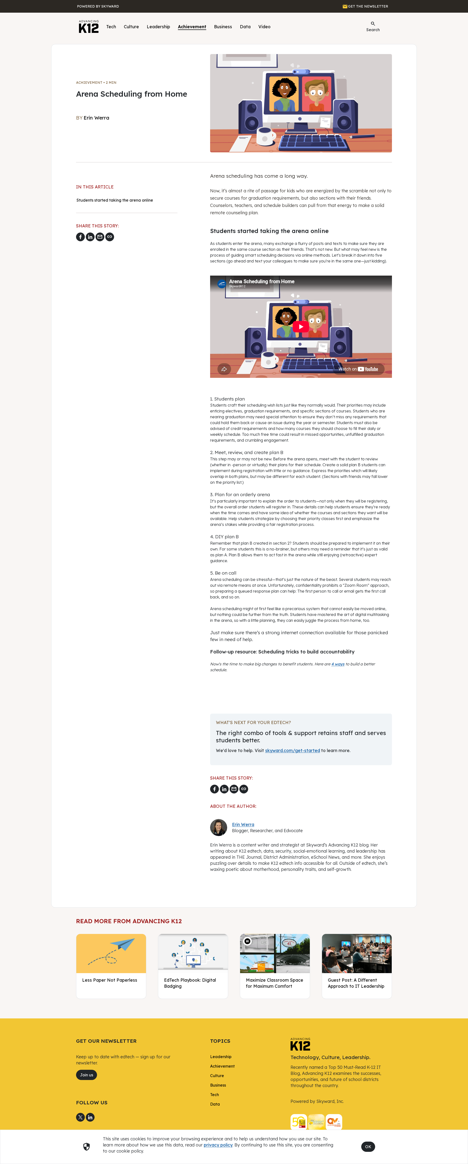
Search (373, 26)
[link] (300, 1043)
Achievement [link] (222, 1066)
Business (223, 26)
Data (245, 26)
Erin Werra (243, 824)
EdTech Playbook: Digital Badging (190, 983)
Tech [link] (214, 1094)
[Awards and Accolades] (316, 1121)
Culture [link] (217, 1075)
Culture (131, 26)
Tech (111, 26)
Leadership (158, 26)
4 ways (337, 663)
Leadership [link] (221, 1056)
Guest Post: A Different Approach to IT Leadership (356, 983)
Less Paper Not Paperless (109, 980)
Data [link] (215, 1104)
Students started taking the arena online (115, 200)
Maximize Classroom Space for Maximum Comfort (274, 983)
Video (264, 26)
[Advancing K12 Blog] (88, 26)
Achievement (192, 26)
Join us (86, 1074)
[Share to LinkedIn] (90, 237)
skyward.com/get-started (292, 750)
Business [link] (218, 1085)
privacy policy (218, 1144)
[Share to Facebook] (80, 237)
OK (368, 1146)
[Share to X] (80, 1117)
